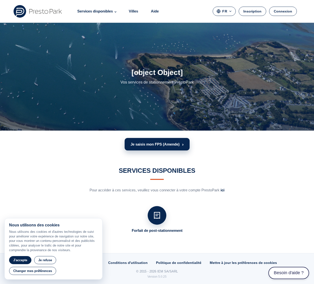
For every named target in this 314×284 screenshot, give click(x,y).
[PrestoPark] (37, 11)
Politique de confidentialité (178, 263)
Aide (155, 11)
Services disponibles (95, 11)
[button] (157, 144)
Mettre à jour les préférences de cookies (243, 263)
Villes (133, 11)
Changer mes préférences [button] (32, 271)
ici (222, 190)
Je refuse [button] (45, 260)
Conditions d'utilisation (128, 263)
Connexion (283, 11)
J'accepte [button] (20, 260)
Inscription (252, 11)
